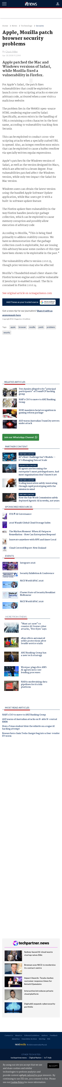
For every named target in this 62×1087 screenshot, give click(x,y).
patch (41, 327)
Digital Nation (35, 1057)
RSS (48, 1039)
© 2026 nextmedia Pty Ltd (37, 1045)
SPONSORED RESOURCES (18, 506)
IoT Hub (47, 1057)
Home (5, 25)
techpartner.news (19, 1057)
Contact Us (9, 1035)
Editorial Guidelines (32, 1035)
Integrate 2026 (27, 563)
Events (9, 555)
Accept (53, 1065)
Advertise (16, 1039)
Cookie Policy (17, 1082)
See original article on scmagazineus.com (27, 293)
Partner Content (16, 446)
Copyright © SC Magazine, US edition (16, 319)
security (6, 332)
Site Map (42, 1039)
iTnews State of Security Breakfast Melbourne (37, 594)
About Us (18, 1035)
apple (13, 327)
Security (40, 25)
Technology (26, 25)
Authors (45, 1035)
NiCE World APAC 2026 (32, 581)
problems (51, 327)
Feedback (53, 1035)
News (14, 25)
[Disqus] (31, 780)
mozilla (32, 327)
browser (22, 327)
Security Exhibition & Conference (37, 573)
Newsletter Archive (29, 1039)
